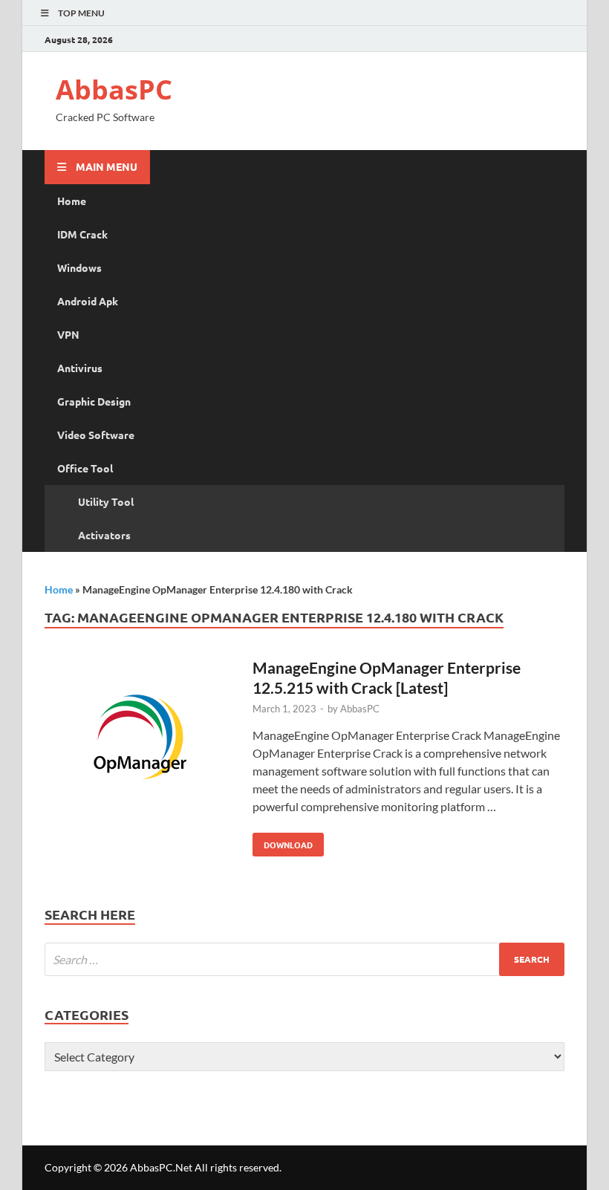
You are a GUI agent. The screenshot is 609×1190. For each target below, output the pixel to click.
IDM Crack (82, 234)
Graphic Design (94, 401)
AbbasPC (114, 89)
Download (283, 842)
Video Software (95, 434)
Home (71, 200)
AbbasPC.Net (161, 1167)
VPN (68, 334)
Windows (79, 267)
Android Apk (87, 301)
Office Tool (85, 468)
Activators (104, 535)
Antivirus (79, 367)
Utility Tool (106, 501)
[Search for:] (304, 959)
